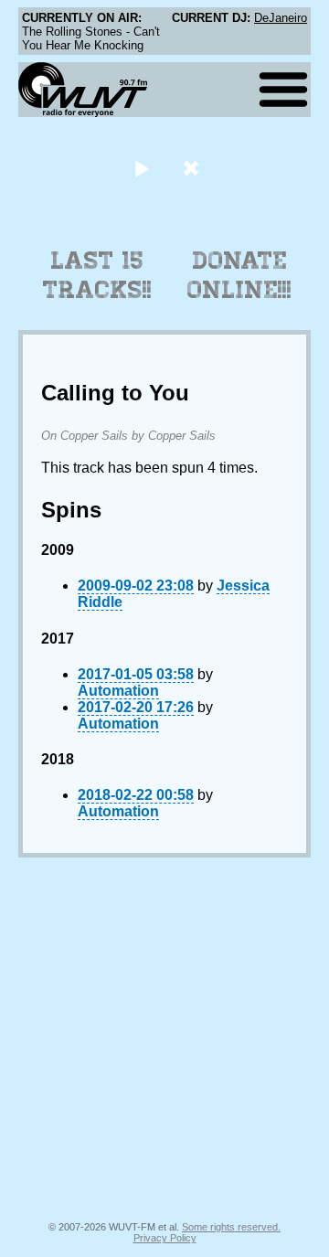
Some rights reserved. (231, 1226)
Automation (118, 690)
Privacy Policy (164, 1237)
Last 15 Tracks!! (97, 275)
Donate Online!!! (239, 275)
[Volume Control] (193, 167)
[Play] (141, 167)
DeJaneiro (280, 18)
